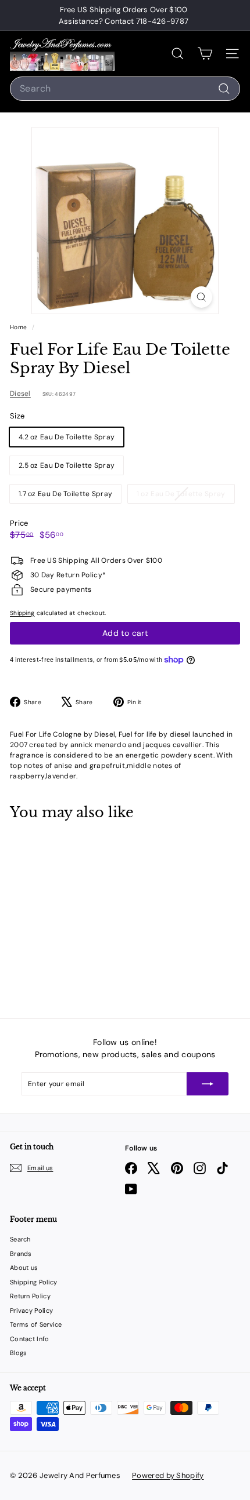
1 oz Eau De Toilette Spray (185, 496)
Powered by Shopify (167, 1475)
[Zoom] (201, 297)
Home (19, 327)
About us (24, 1268)
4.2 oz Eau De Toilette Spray (67, 437)
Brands (21, 1254)
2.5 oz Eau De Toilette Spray (67, 465)
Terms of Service (36, 1324)
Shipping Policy (34, 1282)
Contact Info (29, 1339)
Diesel (20, 393)
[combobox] (125, 89)
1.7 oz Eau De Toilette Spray (65, 493)
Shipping (22, 613)
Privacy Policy (31, 1310)
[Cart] (205, 54)
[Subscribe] (207, 1083)
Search (20, 1239)
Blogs (18, 1353)
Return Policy (30, 1296)
